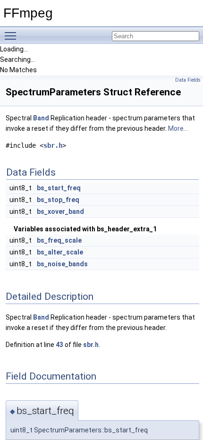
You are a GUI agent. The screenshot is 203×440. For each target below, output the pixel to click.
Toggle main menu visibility (12, 35)
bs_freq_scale (59, 240)
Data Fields (188, 80)
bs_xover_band (60, 211)
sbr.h (52, 145)
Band (41, 118)
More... (178, 128)
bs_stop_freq (58, 199)
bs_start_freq (59, 188)
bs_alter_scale (60, 252)
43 (59, 344)
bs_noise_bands (62, 264)
